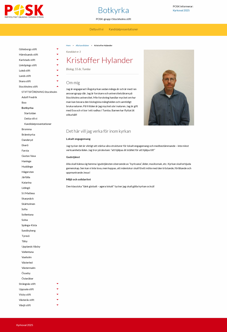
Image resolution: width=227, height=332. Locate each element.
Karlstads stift (27, 59)
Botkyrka (113, 10)
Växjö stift (25, 305)
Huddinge (27, 166)
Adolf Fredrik (29, 97)
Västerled (27, 262)
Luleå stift (24, 70)
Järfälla (26, 177)
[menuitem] (86, 29)
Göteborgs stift (28, 49)
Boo (24, 102)
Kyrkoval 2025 (181, 10)
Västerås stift (26, 299)
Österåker (27, 278)
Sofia (24, 209)
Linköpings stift (28, 65)
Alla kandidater (82, 45)
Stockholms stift (28, 86)
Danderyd (27, 139)
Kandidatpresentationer (123, 29)
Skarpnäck (28, 198)
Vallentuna (28, 251)
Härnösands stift (28, 54)
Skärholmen (28, 203)
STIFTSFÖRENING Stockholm (39, 91)
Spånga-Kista (29, 225)
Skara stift (25, 81)
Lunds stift (25, 75)
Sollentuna (27, 214)
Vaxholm (27, 257)
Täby (24, 241)
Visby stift (25, 294)
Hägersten (28, 171)
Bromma (27, 129)
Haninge (26, 161)
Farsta (25, 150)
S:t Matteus (28, 193)
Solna (25, 219)
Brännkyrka (28, 134)
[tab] (38, 49)
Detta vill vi (97, 29)
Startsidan (30, 113)
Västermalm (28, 267)
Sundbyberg (29, 230)
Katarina (26, 182)
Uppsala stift (26, 289)
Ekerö (25, 145)
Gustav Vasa (29, 155)
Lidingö (26, 187)
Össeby (26, 273)
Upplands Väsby (31, 246)
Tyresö (26, 235)
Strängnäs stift (27, 283)
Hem (68, 45)
